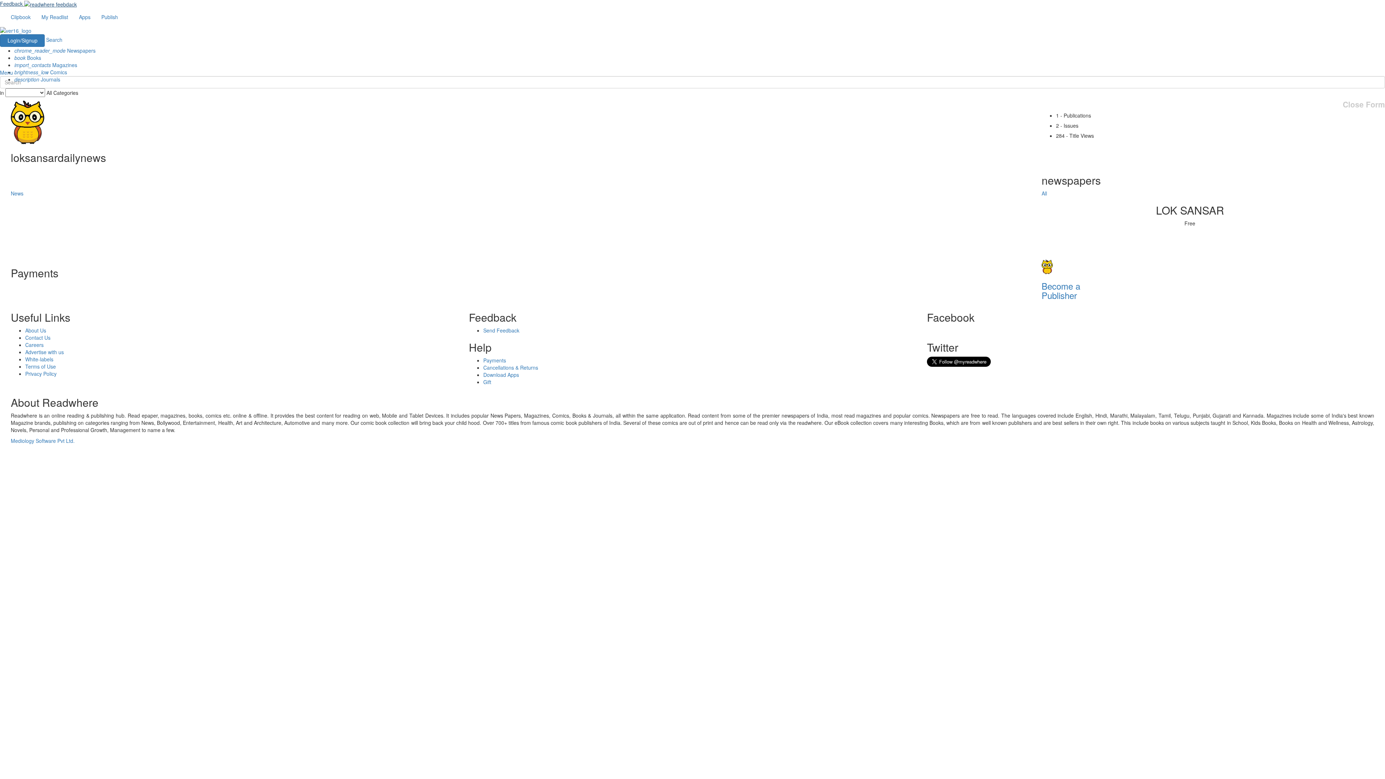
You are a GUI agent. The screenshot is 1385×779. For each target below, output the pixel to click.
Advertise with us (44, 352)
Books (27, 57)
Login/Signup (23, 40)
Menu (6, 72)
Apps (85, 17)
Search (54, 39)
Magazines (45, 65)
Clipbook (21, 17)
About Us (35, 330)
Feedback (11, 3)
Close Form (1364, 104)
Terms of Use (40, 366)
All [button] (1044, 193)
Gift (487, 382)
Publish (109, 17)
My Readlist (54, 17)
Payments (494, 360)
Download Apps (501, 374)
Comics (40, 72)
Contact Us (37, 337)
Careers (34, 344)
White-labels (39, 359)
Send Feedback (501, 330)
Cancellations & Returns (510, 367)
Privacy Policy (41, 373)
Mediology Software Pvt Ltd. (43, 440)
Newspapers (55, 50)
